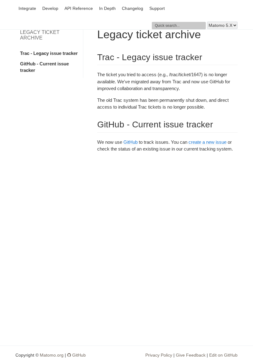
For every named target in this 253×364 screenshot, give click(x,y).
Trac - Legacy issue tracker (49, 53)
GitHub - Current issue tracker (44, 67)
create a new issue (207, 142)
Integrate (27, 8)
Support (157, 8)
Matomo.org (52, 355)
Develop (50, 8)
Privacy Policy (158, 355)
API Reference (78, 8)
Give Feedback (190, 355)
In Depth (107, 8)
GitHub (130, 142)
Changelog (132, 8)
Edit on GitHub (223, 355)
